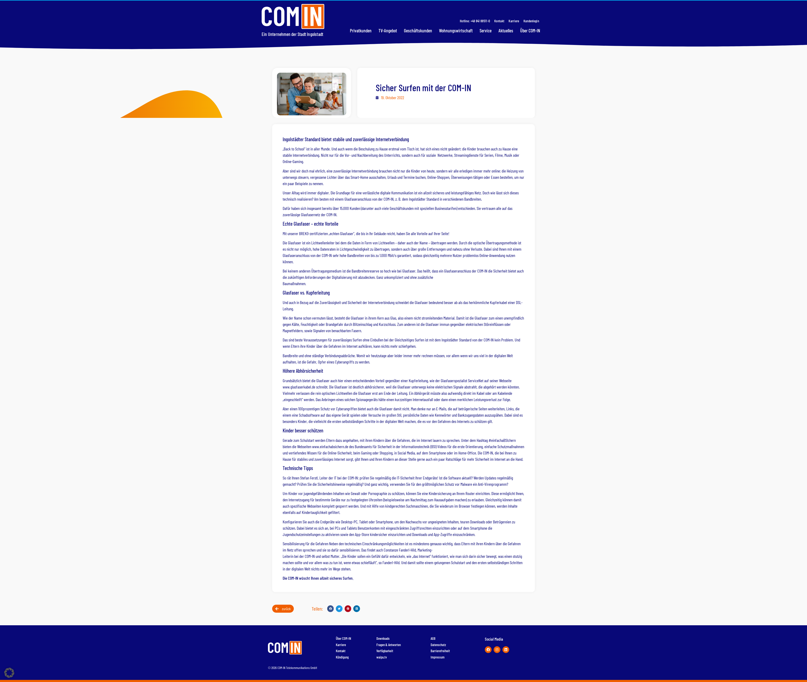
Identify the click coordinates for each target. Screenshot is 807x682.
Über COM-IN (530, 30)
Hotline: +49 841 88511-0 (475, 21)
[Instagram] (497, 649)
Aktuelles (505, 30)
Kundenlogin (531, 21)
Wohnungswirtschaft (456, 30)
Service (486, 30)
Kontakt (499, 21)
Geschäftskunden (418, 30)
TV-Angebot (387, 30)
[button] (330, 608)
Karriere (514, 21)
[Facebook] (488, 649)
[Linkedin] (505, 649)
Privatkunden (361, 30)
